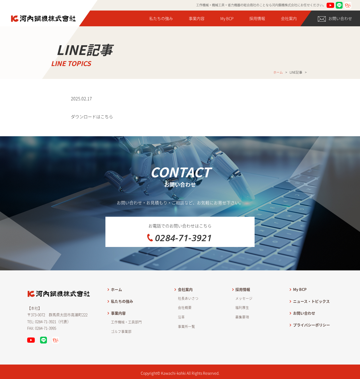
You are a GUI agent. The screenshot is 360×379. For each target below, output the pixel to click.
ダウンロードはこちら (92, 116)
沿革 (181, 316)
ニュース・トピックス (311, 301)
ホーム (278, 72)
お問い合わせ (340, 18)
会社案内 (289, 18)
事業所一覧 (186, 326)
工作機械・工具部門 (126, 321)
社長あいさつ (188, 298)
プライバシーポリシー (311, 324)
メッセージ (243, 298)
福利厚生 (242, 307)
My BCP (226, 18)
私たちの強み (161, 18)
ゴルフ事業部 (121, 331)
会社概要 (185, 307)
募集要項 (242, 316)
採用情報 (257, 18)
